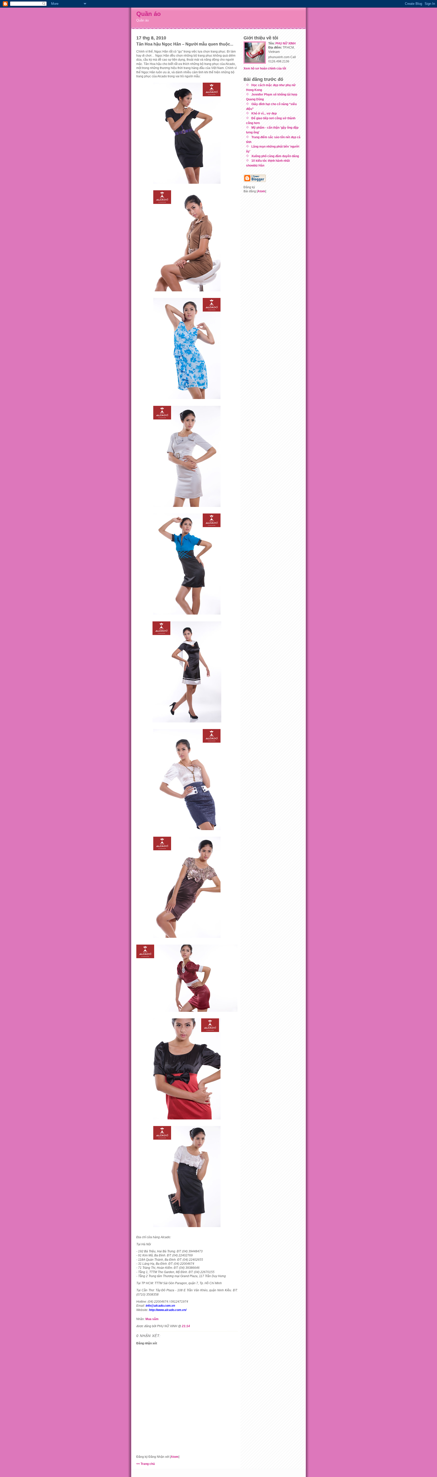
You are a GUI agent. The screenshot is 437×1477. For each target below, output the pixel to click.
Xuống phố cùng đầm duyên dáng (275, 156)
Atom (175, 1456)
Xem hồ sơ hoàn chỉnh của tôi (265, 68)
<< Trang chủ (145, 1463)
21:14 (186, 1326)
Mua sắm (152, 1319)
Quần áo (148, 13)
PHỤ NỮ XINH (285, 43)
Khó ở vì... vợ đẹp (264, 113)
